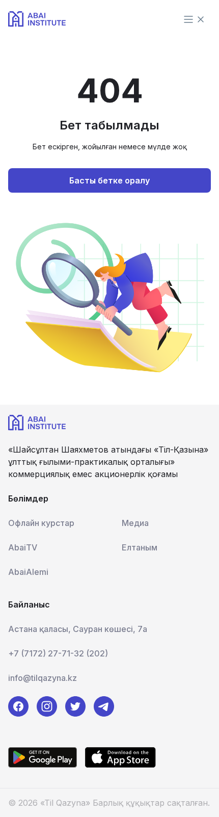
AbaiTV (22, 547)
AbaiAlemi (28, 572)
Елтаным (139, 547)
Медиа (135, 523)
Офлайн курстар (41, 523)
